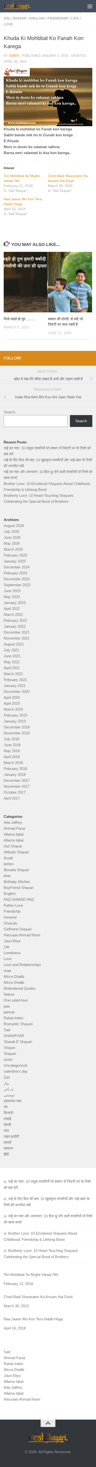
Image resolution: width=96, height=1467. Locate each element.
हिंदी (6, 1154)
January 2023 (15, 603)
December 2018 (17, 727)
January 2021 (15, 685)
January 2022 (15, 626)
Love (8, 24)
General (10, 917)
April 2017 (12, 798)
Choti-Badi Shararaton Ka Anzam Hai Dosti (38, 1297)
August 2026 (14, 525)
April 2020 (12, 697)
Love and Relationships (22, 965)
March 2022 (13, 614)
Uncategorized (15, 1065)
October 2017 (15, 792)
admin (14, 56)
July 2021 (11, 650)
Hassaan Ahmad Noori (22, 935)
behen (9, 864)
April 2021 (12, 668)
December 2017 (17, 780)
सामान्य (8, 1148)
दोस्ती (7, 1125)
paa (7, 1006)
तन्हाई (7, 1119)
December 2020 (17, 691)
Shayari (10, 1053)
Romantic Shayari (18, 1024)
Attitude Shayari (16, 852)
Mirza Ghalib (14, 976)
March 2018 (13, 763)
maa (7, 970)
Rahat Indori (13, 1018)
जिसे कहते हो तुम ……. (19, 319)
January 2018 (15, 774)
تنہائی (9, 1089)
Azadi (8, 858)
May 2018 (12, 751)
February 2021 (15, 680)
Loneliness (12, 953)
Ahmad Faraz (15, 828)
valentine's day (16, 1071)
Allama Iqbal (13, 834)
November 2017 (17, 786)
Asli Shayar (15, 18)
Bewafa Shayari (16, 870)
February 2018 (15, 768)
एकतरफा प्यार (13, 1101)
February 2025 (15, 555)
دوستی (9, 1095)
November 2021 (17, 638)
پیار (6, 1083)
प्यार (6, 1130)
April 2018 (12, 757)
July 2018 (11, 739)
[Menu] (90, 6)
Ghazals (10, 923)
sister (8, 1059)
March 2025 (13, 549)
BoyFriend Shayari (18, 887)
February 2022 (15, 620)
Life (75, 18)
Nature (9, 994)
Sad (7, 1030)
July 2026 (11, 531)
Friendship (58, 18)
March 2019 (13, 709)
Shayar (9, 1047)
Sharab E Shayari (18, 1042)
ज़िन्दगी (8, 1113)
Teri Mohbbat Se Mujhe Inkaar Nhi (31, 1274)
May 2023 (12, 597)
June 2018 (12, 745)
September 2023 (17, 585)
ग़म (6, 1107)
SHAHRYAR (14, 1036)
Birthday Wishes (17, 882)
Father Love (13, 905)
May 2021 (12, 662)
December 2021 (17, 632)
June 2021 (12, 656)
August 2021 (14, 644)
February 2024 (15, 573)
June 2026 (12, 537)
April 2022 (12, 608)
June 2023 (12, 591)
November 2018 (17, 733)
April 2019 (12, 703)
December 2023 (17, 579)
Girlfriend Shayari (18, 929)
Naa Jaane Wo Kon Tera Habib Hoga (33, 1319)
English (37, 18)
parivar (9, 1012)
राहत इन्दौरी (11, 1136)
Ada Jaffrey (13, 822)
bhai (7, 876)
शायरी (7, 1142)
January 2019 (15, 721)
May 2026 (12, 543)
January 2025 (15, 561)
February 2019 (15, 715)
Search (9, 412)
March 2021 (13, 674)
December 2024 (17, 567)
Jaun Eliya (12, 941)
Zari (7, 1077)
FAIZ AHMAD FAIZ (19, 899)
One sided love (16, 1000)
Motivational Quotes (20, 988)
